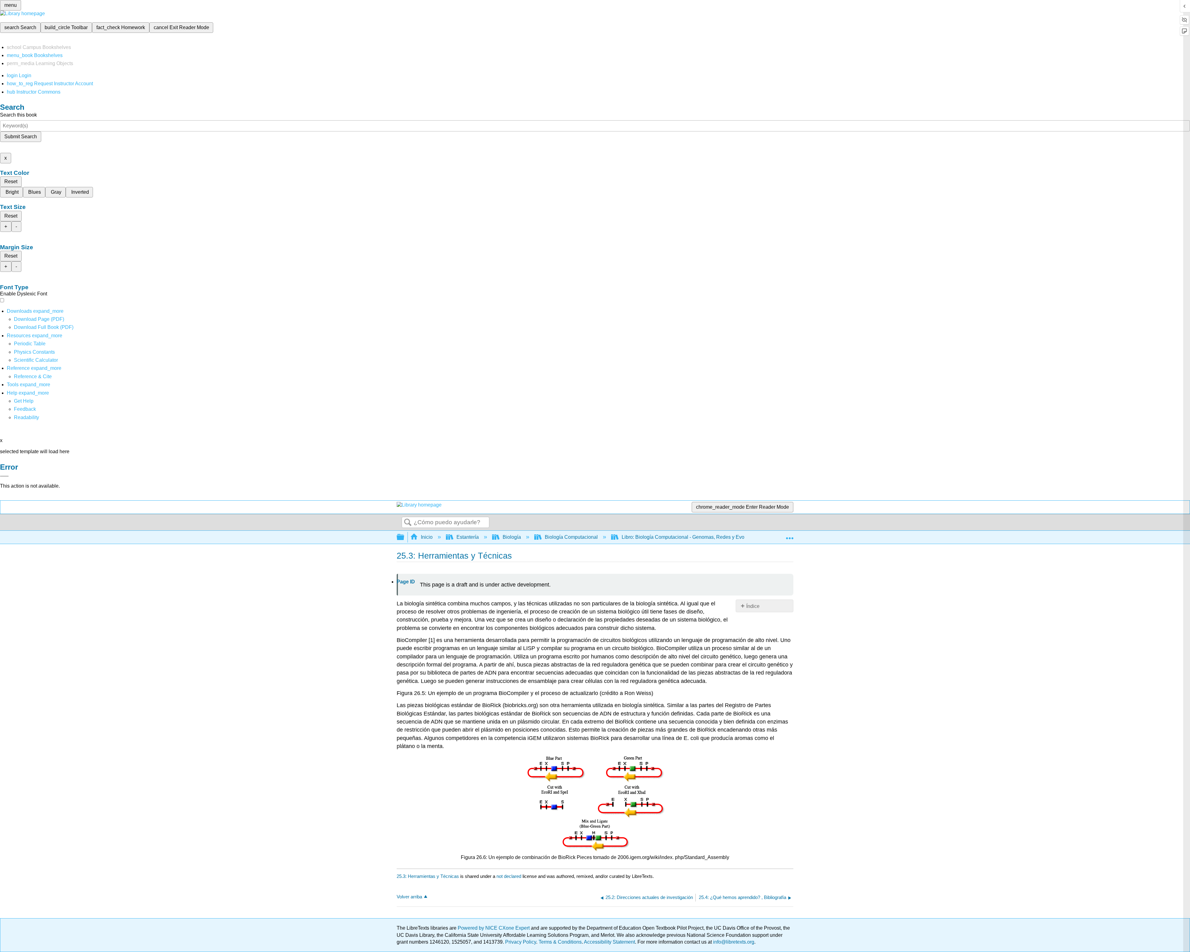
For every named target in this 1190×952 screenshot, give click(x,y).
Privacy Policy (520, 942)
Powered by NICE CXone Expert (494, 928)
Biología (511, 537)
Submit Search (20, 136)
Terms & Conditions (560, 942)
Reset (10, 181)
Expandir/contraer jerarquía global (404, 537)
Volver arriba (409, 896)
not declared (509, 876)
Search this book (18, 114)
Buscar (408, 522)
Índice (753, 606)
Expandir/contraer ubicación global (789, 535)
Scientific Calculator (36, 360)
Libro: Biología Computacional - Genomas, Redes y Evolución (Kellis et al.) (703, 537)
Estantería (467, 537)
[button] (25, 409)
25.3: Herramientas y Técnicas (428, 876)
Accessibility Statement (609, 942)
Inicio (427, 537)
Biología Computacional (571, 537)
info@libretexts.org (733, 942)
